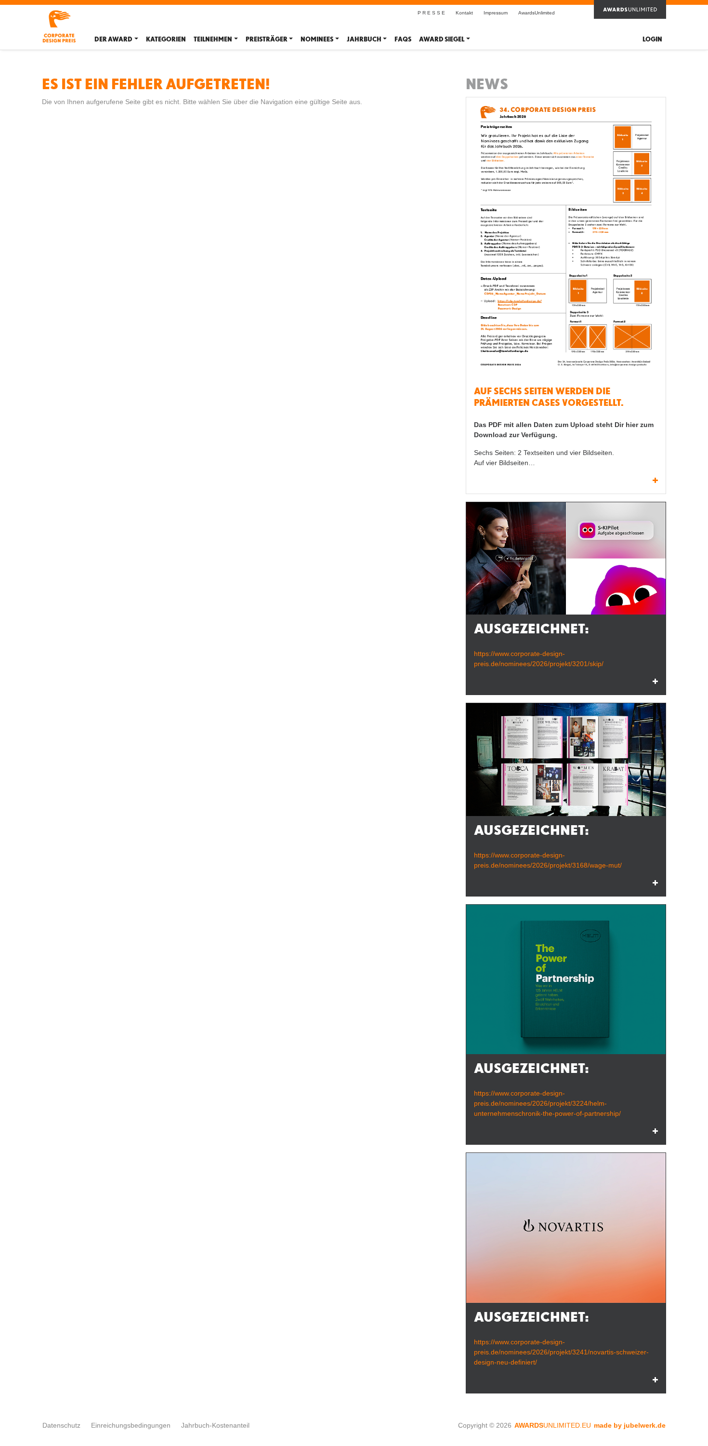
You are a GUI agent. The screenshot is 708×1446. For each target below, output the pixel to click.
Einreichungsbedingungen (130, 1425)
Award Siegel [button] (441, 39)
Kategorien (166, 39)
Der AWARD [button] (113, 39)
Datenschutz (61, 1425)
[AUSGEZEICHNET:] (566, 558)
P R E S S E (431, 12)
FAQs (402, 39)
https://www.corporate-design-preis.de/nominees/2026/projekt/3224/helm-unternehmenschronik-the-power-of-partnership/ (547, 1103)
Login (652, 39)
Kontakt (464, 12)
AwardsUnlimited (536, 12)
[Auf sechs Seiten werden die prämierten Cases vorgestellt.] (566, 238)
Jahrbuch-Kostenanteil (215, 1425)
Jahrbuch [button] (364, 39)
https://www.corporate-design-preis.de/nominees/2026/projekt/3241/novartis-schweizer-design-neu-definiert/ (561, 1352)
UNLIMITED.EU (552, 1425)
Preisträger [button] (267, 39)
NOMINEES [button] (317, 39)
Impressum (496, 12)
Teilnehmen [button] (213, 39)
